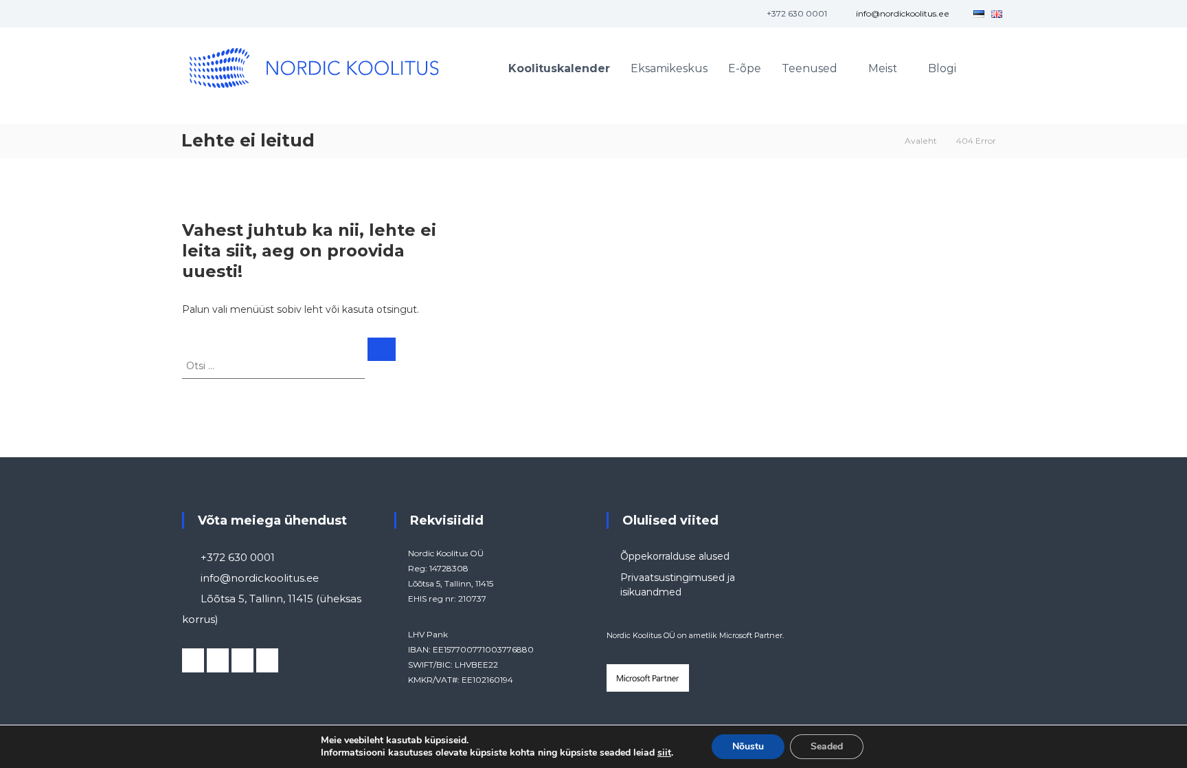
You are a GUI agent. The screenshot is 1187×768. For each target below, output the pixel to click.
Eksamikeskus (669, 68)
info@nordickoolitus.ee (902, 13)
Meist (882, 68)
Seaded (827, 746)
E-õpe (744, 68)
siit (664, 753)
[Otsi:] (275, 365)
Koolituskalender (559, 68)
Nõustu (748, 746)
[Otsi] (382, 349)
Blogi (942, 68)
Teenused (809, 68)
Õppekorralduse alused (675, 556)
